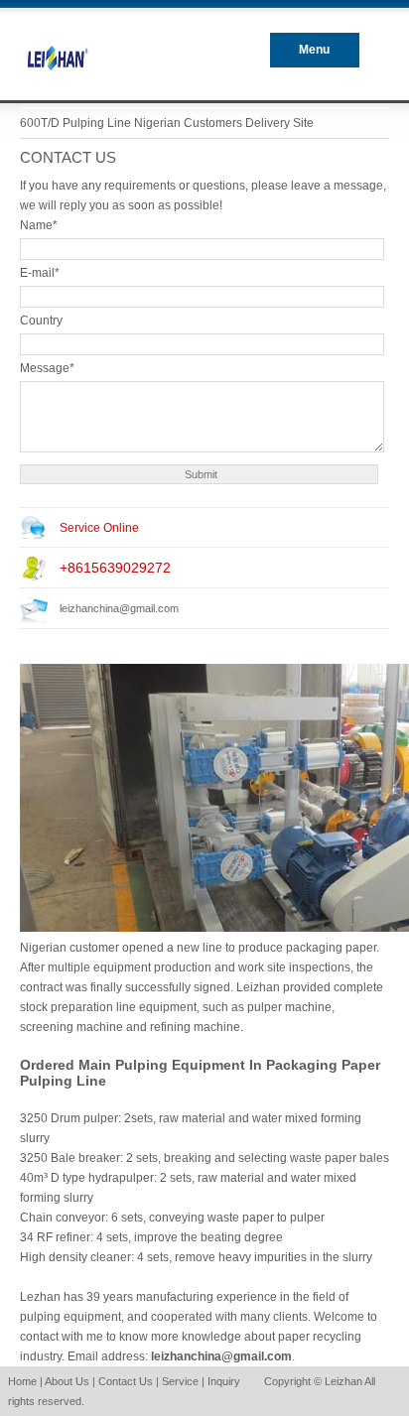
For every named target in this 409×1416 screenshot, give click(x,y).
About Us (67, 1381)
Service (180, 1381)
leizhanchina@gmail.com (119, 608)
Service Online (99, 528)
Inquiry (223, 1381)
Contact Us (125, 1381)
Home (22, 1381)
